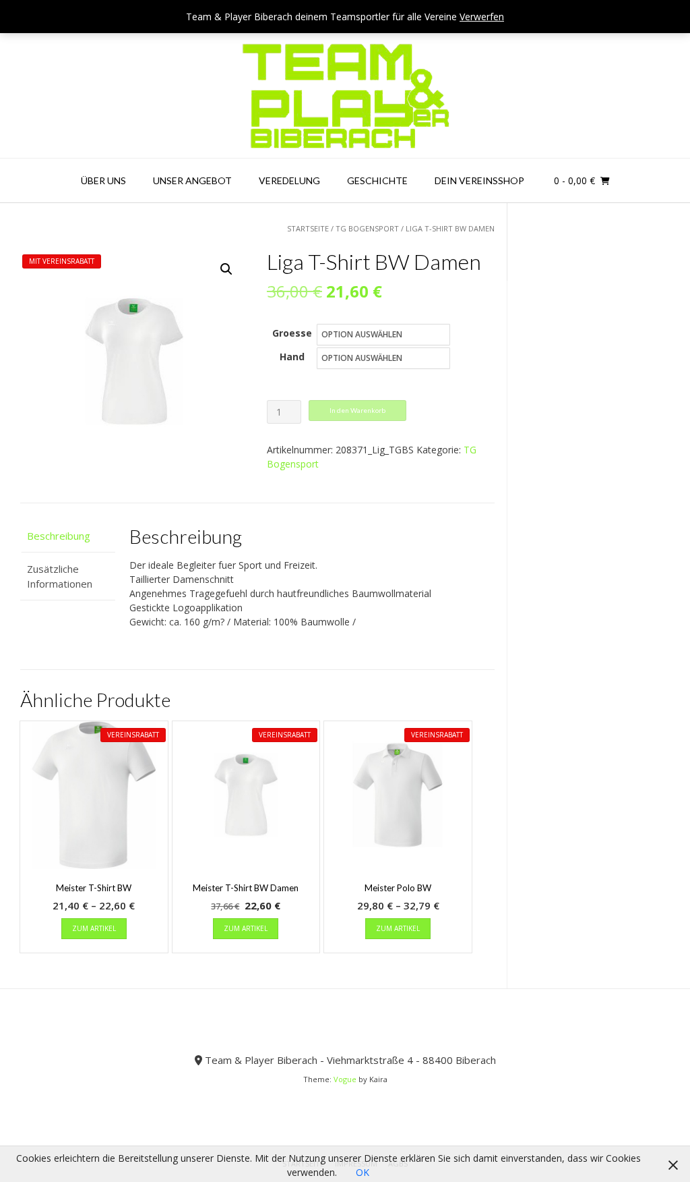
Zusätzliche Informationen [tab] (59, 576)
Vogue (345, 1079)
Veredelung (289, 180)
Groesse (292, 333)
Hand (292, 356)
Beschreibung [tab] (58, 535)
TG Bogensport (367, 228)
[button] (226, 269)
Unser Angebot (192, 180)
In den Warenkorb (357, 410)
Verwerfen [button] (482, 16)
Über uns (103, 180)
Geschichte (377, 180)
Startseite (308, 228)
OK (362, 1172)
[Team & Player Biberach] (345, 95)
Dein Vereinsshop (479, 180)
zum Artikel (94, 928)
